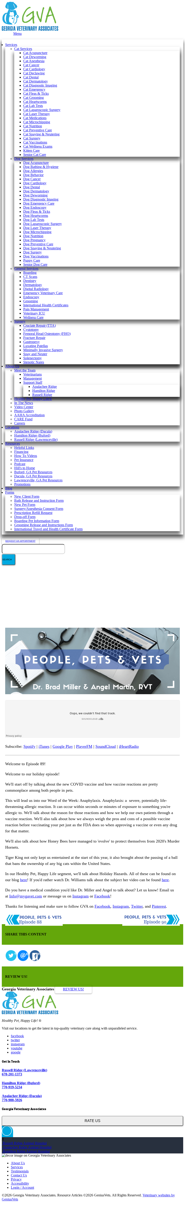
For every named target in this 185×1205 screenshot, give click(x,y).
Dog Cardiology (34, 183)
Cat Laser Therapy (36, 114)
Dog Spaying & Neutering (42, 248)
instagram (18, 1044)
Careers (19, 423)
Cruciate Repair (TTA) (39, 325)
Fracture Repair (34, 338)
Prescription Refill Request (33, 513)
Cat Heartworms (35, 102)
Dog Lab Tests (33, 220)
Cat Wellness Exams (37, 146)
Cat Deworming (34, 57)
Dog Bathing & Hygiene (40, 167)
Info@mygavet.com (25, 896)
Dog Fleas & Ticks (36, 211)
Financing (21, 452)
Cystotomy (31, 329)
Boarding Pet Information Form (36, 521)
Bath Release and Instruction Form (39, 500)
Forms (9, 492)
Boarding (30, 273)
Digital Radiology (36, 289)
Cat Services (23, 49)
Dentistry (29, 281)
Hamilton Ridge (43, 391)
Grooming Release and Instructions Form (43, 525)
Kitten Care (31, 150)
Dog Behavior (33, 175)
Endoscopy (31, 297)
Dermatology (32, 285)
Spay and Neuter (35, 354)
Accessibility (20, 1183)
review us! (73, 989)
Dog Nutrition (33, 236)
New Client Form (26, 496)
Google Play (63, 746)
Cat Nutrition (32, 126)
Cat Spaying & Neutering (41, 134)
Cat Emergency (34, 89)
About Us (12, 366)
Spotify (29, 746)
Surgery (19, 321)
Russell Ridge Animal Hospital (24, 1143)
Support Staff (32, 382)
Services (11, 45)
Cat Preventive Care (37, 130)
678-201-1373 (12, 1074)
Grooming (30, 301)
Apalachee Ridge (44, 386)
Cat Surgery (31, 138)
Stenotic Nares (33, 362)
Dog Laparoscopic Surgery (42, 224)
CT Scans (30, 277)
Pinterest (159, 906)
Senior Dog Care (35, 264)
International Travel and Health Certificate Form (48, 529)
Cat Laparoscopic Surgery (41, 110)
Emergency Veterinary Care (43, 293)
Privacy (16, 1179)
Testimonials (20, 1171)
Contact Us (19, 1175)
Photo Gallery (24, 411)
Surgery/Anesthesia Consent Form (38, 509)
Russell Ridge (42, 395)
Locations (12, 427)
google (16, 1052)
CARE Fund (23, 419)
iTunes (44, 746)
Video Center (23, 407)
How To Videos (25, 456)
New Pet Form (24, 505)
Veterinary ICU (34, 313)
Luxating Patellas (35, 346)
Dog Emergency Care (38, 203)
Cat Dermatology (35, 81)
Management (32, 378)
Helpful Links (24, 448)
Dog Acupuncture (36, 163)
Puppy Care (31, 260)
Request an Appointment (20, 541)
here (23, 880)
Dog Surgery (32, 252)
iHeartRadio (129, 746)
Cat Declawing (34, 73)
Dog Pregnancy (34, 240)
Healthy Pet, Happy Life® (33, 399)
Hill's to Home (24, 468)
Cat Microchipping (36, 122)
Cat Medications (34, 118)
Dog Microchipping (37, 232)
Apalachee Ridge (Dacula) (33, 431)
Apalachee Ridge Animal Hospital (26, 1147)
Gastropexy (31, 342)
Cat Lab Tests (33, 106)
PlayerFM (84, 746)
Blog (8, 488)
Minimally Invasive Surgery (43, 350)
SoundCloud (105, 746)
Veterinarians (32, 374)
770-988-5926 (12, 1100)
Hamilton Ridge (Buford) (32, 435)
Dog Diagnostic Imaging (40, 199)
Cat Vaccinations (35, 142)
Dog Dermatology (36, 191)
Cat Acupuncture (35, 53)
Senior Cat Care (34, 154)
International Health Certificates (45, 305)
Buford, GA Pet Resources (33, 472)
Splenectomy (32, 358)
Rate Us (92, 1121)
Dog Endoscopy (34, 207)
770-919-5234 (12, 1087)
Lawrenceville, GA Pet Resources (38, 480)
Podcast (19, 464)
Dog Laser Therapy (37, 228)
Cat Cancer (31, 65)
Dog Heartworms (35, 216)
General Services (26, 268)
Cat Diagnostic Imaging (40, 85)
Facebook (102, 896)
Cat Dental (31, 77)
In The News (23, 403)
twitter (15, 1040)
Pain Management (36, 309)
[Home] (30, 29)
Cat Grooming (33, 97)
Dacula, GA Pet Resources (33, 476)
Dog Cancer (32, 179)
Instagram (80, 896)
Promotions (22, 484)
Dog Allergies (33, 171)
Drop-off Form (24, 517)
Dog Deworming (35, 195)
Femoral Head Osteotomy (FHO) (47, 334)
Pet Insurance (23, 460)
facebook (17, 1036)
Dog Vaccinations (36, 256)
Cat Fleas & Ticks (36, 93)
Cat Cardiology (34, 69)
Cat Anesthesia (33, 61)
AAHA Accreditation (29, 415)
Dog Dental (31, 187)
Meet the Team (24, 370)
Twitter (137, 906)
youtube (16, 1048)
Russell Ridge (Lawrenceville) (36, 439)
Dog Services (23, 159)
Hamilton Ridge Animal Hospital (26, 1151)
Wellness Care (33, 317)
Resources (12, 443)
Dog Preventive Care (38, 244)
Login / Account (22, 1187)
